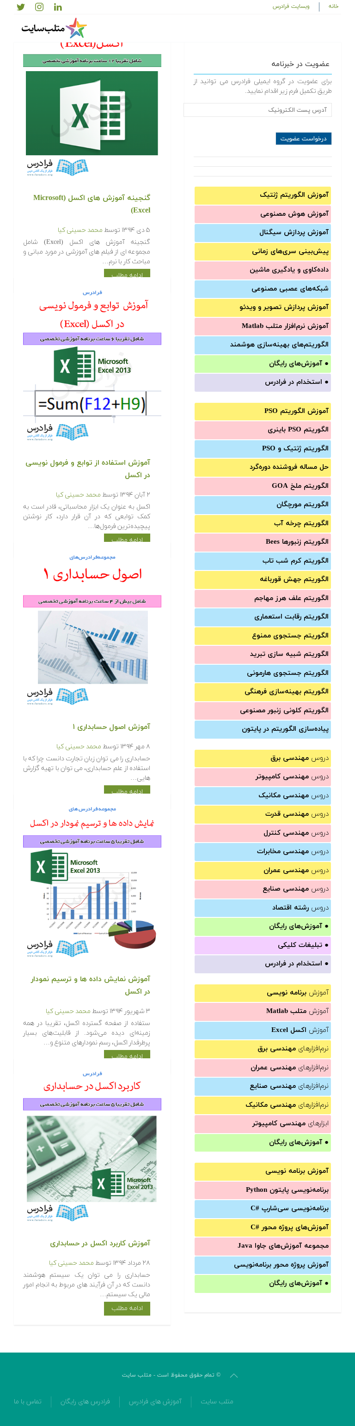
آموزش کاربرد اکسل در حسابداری (100, 1243)
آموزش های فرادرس (155, 1401)
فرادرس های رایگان (85, 1401)
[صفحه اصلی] (55, 28)
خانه (334, 6)
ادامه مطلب (127, 275)
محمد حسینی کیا (80, 230)
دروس (299, 758)
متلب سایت (217, 1401)
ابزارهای (290, 1124)
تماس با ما (28, 1401)
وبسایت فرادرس (291, 6)
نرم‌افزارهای (293, 1049)
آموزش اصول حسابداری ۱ (111, 727)
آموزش (298, 993)
